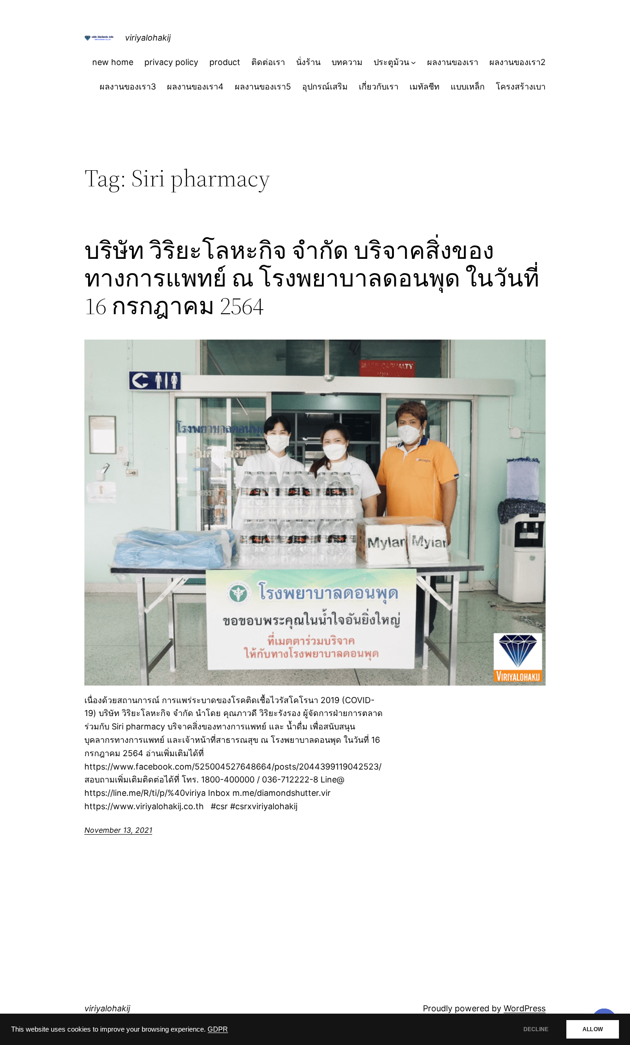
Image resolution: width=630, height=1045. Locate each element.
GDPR (218, 1029)
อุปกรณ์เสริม (325, 86)
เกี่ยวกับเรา (378, 86)
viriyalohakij (148, 37)
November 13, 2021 (118, 830)
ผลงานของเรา (452, 62)
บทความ (347, 62)
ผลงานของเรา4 (195, 86)
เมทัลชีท (425, 86)
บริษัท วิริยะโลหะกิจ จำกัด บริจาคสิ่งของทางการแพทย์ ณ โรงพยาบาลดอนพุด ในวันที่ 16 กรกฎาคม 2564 (311, 278)
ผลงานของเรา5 (263, 86)
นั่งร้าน (308, 62)
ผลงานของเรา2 (517, 62)
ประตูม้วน (391, 62)
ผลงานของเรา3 (128, 86)
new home (112, 62)
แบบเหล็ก (468, 86)
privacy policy (171, 62)
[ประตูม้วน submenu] (413, 62)
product (224, 62)
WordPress (525, 1008)
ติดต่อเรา (268, 62)
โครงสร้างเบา (521, 86)
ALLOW (592, 1029)
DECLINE (535, 1029)
